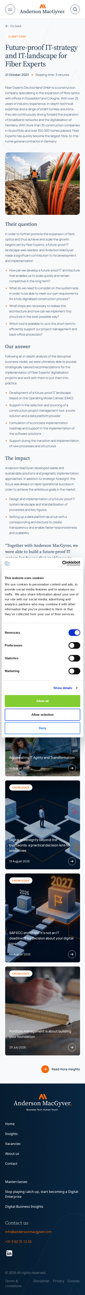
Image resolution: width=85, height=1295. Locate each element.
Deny (42, 728)
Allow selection (42, 714)
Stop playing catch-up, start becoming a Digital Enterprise (41, 1194)
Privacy (58, 1281)
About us (12, 1153)
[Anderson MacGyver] (42, 9)
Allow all (42, 701)
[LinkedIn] (42, 1253)
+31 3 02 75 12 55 (18, 1241)
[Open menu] (12, 9)
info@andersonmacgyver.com (28, 1231)
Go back (16, 26)
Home (10, 1124)
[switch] (74, 645)
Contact (11, 1163)
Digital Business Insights (24, 1206)
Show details (62, 688)
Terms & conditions (13, 1283)
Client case (17, 36)
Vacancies (13, 1143)
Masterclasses (16, 1181)
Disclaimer (41, 1281)
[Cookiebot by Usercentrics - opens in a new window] (62, 563)
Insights (11, 1133)
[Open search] (75, 9)
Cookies (73, 1281)
